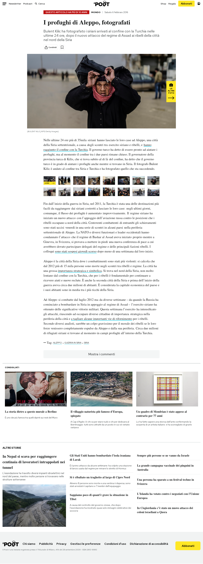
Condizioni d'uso (115, 544)
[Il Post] (101, 3)
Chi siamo (29, 544)
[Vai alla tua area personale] (198, 3)
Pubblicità (46, 544)
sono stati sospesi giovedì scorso (76, 251)
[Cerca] (36, 4)
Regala (172, 3)
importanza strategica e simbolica (80, 270)
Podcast (27, 3)
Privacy (61, 544)
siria (86, 342)
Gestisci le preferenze (85, 544)
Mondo (96, 12)
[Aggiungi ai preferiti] (62, 47)
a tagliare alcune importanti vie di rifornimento (101, 318)
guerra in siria (72, 342)
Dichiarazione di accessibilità (149, 544)
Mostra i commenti (101, 354)
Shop (163, 3)
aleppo (57, 342)
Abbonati (186, 3)
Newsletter (15, 3)
